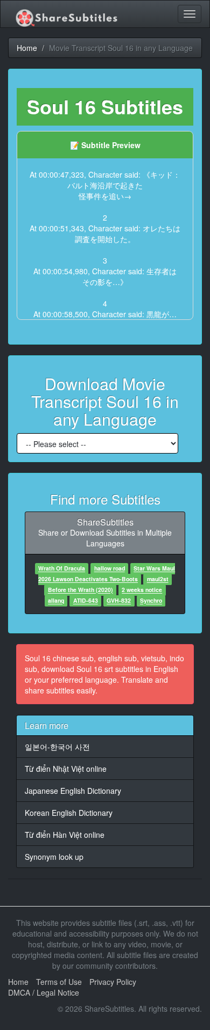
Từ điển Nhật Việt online (66, 768)
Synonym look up (54, 856)
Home (18, 981)
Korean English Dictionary (69, 812)
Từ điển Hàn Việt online (64, 834)
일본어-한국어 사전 (57, 746)
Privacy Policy (112, 981)
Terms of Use (59, 981)
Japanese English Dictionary (73, 790)
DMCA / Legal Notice (43, 992)
